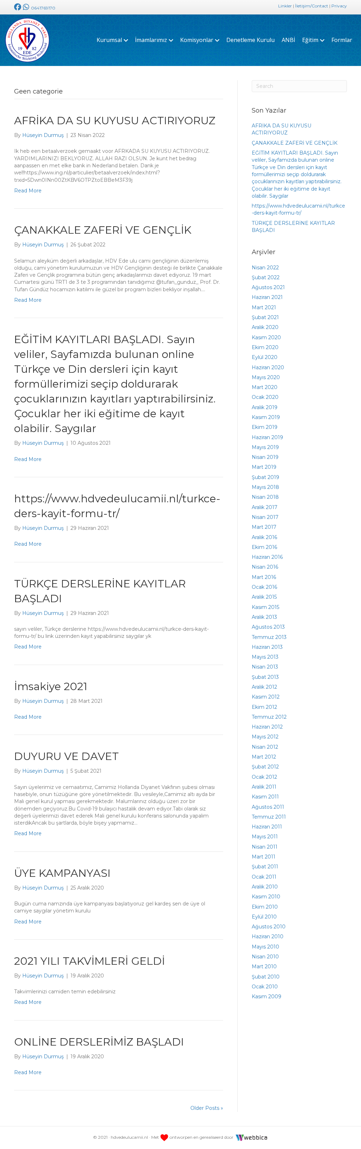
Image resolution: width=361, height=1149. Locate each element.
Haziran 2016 (267, 557)
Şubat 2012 (265, 767)
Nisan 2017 (265, 517)
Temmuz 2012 (269, 717)
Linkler (285, 5)
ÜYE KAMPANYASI (62, 873)
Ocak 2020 (265, 397)
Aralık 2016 (264, 537)
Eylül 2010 (264, 917)
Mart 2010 (264, 966)
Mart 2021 (264, 307)
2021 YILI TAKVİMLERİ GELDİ (89, 961)
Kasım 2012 (266, 697)
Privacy (339, 5)
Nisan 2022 (265, 267)
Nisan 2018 (265, 497)
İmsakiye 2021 (50, 686)
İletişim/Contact (311, 5)
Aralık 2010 (265, 887)
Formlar (341, 40)
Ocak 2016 (264, 587)
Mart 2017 (264, 527)
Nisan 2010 (265, 956)
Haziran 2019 (267, 437)
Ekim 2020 (265, 347)
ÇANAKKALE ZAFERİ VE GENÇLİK (102, 230)
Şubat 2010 (266, 977)
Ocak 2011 (264, 877)
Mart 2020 (264, 387)
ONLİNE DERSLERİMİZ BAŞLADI (99, 1041)
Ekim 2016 (264, 547)
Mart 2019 (264, 467)
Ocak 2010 (265, 986)
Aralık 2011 (264, 787)
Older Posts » (206, 1108)
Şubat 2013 (265, 677)
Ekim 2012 (264, 707)
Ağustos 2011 (268, 807)
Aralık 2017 (264, 507)
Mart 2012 (264, 757)
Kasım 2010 (266, 896)
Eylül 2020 (264, 357)
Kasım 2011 (265, 797)
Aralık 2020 (265, 327)
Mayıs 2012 (265, 737)
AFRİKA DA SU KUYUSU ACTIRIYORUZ (114, 120)
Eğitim (310, 40)
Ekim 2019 (264, 427)
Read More (28, 190)
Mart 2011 (263, 857)
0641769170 (42, 8)
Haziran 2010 (267, 936)
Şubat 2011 (265, 866)
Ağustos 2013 (268, 627)
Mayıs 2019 (265, 447)
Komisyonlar (196, 40)
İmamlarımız (151, 40)
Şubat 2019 (265, 477)
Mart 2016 (264, 577)
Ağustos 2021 (268, 287)
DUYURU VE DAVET (66, 756)
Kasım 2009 (266, 996)
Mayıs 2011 (265, 836)
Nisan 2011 (264, 847)
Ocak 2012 (264, 777)
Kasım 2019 (266, 417)
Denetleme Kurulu (250, 40)
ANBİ (288, 40)
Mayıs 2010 (265, 947)
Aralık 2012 (264, 687)
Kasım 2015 (265, 607)
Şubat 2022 (266, 277)
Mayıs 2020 (266, 377)
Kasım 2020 (266, 337)
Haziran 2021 (267, 297)
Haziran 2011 (267, 827)
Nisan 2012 (265, 747)
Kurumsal (109, 40)
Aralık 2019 (264, 407)
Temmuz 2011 (269, 817)
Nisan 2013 (265, 667)
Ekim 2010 (265, 907)
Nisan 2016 (265, 567)
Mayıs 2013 (265, 657)
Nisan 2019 (265, 457)
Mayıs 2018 (265, 487)
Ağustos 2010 (269, 926)
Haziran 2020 (268, 367)
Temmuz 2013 (269, 637)
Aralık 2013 (264, 617)
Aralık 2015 (264, 597)
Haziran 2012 (267, 727)
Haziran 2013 (267, 647)
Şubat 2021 (265, 317)
